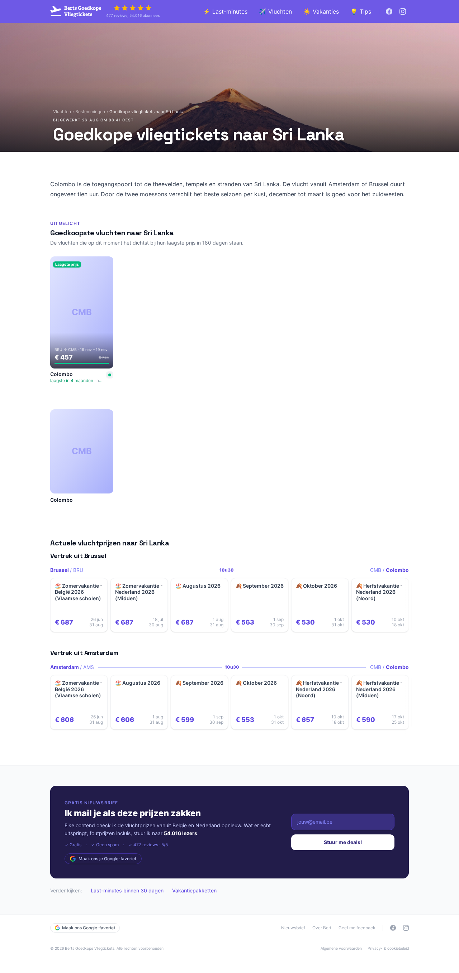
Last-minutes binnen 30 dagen (127, 890)
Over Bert (321, 927)
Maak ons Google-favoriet (88, 927)
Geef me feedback (357, 927)
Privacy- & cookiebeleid (388, 948)
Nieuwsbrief (293, 927)
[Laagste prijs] (109, 375)
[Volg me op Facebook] (389, 11)
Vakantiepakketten (194, 890)
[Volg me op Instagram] (403, 11)
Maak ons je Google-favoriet (107, 858)
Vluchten (62, 111)
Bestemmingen (90, 111)
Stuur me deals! (343, 842)
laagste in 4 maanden (77, 380)
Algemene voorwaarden (341, 948)
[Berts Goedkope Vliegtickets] (76, 11)
